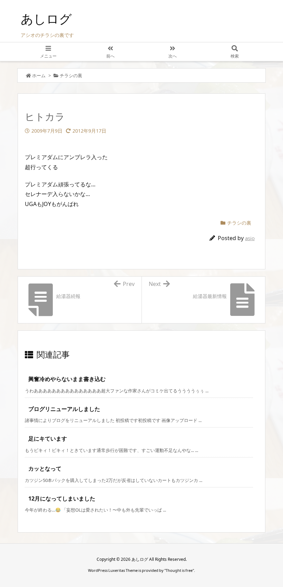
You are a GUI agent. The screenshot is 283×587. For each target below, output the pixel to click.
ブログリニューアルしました (64, 409)
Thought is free (179, 570)
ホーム (39, 75)
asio (250, 238)
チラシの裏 (71, 75)
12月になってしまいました (61, 498)
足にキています (47, 438)
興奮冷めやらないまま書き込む (67, 379)
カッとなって (44, 468)
